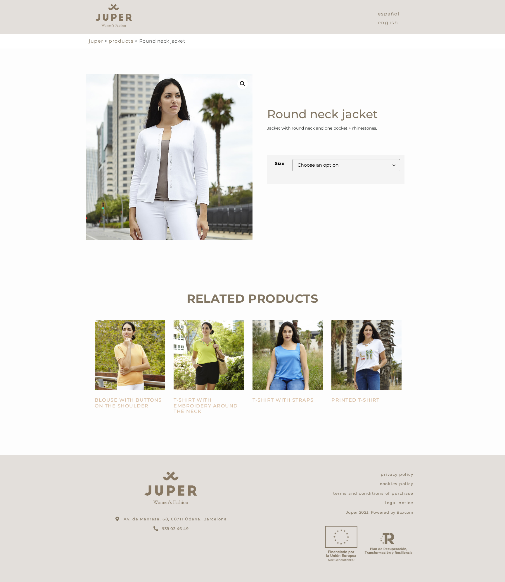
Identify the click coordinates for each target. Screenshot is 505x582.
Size (279, 163)
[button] (242, 84)
